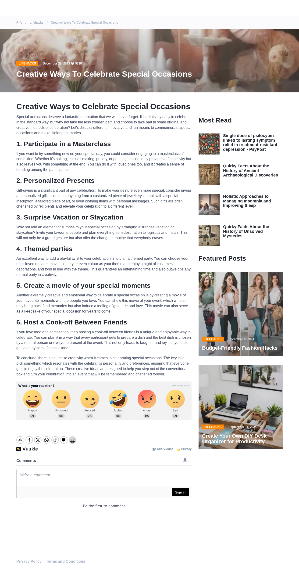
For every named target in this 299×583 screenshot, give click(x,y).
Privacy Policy (29, 561)
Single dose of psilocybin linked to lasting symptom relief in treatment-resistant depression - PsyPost (250, 142)
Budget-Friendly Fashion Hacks (240, 348)
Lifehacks (27, 63)
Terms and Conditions (65, 561)
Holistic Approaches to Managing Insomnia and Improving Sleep (247, 201)
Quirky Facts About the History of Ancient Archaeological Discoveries (250, 171)
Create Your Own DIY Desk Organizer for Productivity (234, 438)
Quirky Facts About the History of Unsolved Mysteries (246, 231)
